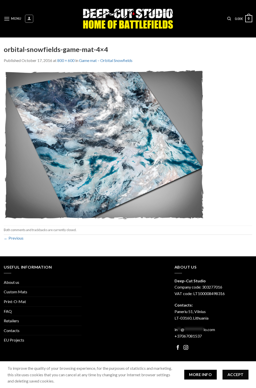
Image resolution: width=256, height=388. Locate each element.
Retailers (11, 320)
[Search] (229, 18)
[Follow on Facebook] (178, 348)
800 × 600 (65, 60)
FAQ (8, 311)
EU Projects (14, 340)
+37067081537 (188, 336)
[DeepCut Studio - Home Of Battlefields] (128, 18)
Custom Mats (15, 291)
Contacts (12, 330)
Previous (14, 238)
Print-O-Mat (15, 301)
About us (11, 282)
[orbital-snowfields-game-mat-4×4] (104, 144)
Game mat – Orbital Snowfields (105, 60)
